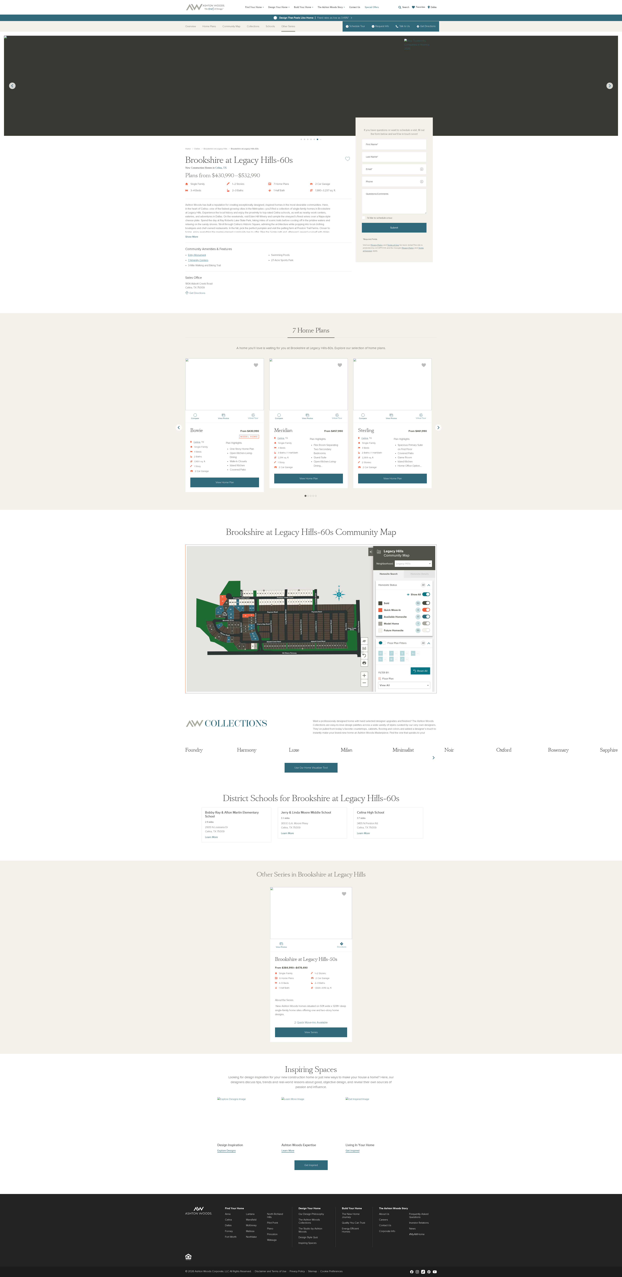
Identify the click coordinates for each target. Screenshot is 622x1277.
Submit (394, 227)
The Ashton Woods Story (330, 7)
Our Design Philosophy (311, 1214)
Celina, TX (221, 167)
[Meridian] (308, 384)
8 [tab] (314, 139)
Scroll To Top (617, 1190)
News (412, 1228)
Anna (227, 1214)
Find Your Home (253, 7)
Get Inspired (311, 1165)
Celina (197, 442)
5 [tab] (304, 139)
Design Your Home (278, 7)
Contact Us (354, 7)
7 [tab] (311, 139)
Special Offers (372, 7)
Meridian (283, 430)
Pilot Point (272, 1222)
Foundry (194, 750)
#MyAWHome (417, 1234)
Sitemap (312, 1271)
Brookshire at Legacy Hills (215, 149)
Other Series (288, 26)
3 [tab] (310, 495)
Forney (229, 1231)
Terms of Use (393, 245)
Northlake (251, 1237)
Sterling (366, 430)
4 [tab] (301, 139)
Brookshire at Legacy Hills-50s (306, 959)
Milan (346, 750)
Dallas (197, 149)
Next (609, 86)
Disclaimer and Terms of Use (270, 1271)
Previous (12, 86)
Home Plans (209, 26)
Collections (253, 26)
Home (188, 149)
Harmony (246, 750)
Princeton (272, 1234)
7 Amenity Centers (198, 260)
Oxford (503, 750)
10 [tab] (320, 139)
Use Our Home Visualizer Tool (311, 767)
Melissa (250, 1231)
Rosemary (558, 750)
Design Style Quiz (308, 1237)
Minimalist (403, 750)
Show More (191, 236)
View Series (311, 1032)
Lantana (250, 1214)
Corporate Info (387, 1231)
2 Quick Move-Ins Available (311, 1022)
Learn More (211, 837)
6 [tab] (307, 139)
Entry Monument (197, 255)
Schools (270, 26)
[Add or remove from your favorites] (256, 365)
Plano (270, 1228)
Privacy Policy (377, 245)
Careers (383, 1219)
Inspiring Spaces (308, 1243)
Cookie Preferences (331, 1271)
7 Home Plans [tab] (311, 330)
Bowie (196, 430)
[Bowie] (224, 384)
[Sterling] (392, 384)
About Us (384, 1214)
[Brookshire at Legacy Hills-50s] (311, 913)
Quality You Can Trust (353, 1222)
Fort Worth (230, 1237)
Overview (190, 26)
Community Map (231, 26)
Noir (449, 750)
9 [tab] (317, 139)
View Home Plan (225, 482)
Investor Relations (419, 1222)
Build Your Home (302, 7)
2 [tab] (308, 495)
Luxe (294, 750)
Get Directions (197, 293)
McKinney (251, 1225)
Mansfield (251, 1219)
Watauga (271, 1240)
